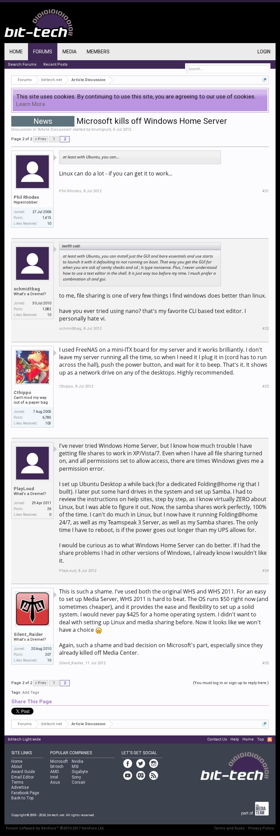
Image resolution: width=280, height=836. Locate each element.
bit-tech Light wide (24, 739)
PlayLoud (24, 488)
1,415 (46, 218)
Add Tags (30, 692)
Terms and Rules (229, 828)
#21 (265, 191)
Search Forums (22, 64)
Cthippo (22, 392)
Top (260, 739)
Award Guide (23, 771)
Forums (42, 51)
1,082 (46, 309)
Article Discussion (54, 129)
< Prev (40, 139)
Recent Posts (55, 64)
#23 (265, 386)
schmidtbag (27, 288)
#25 (265, 663)
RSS (269, 739)
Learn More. (31, 104)
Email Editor (22, 777)
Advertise (20, 787)
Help (234, 739)
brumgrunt (101, 129)
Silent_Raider (28, 634)
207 (48, 654)
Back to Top (22, 798)
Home (16, 51)
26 (49, 509)
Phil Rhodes (26, 197)
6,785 (46, 417)
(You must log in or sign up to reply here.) (231, 683)
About (16, 766)
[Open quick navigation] (264, 80)
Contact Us (217, 739)
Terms (17, 782)
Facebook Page (25, 793)
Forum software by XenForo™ (55, 828)
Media (69, 51)
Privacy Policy (261, 828)
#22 (265, 328)
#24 (265, 571)
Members (98, 51)
